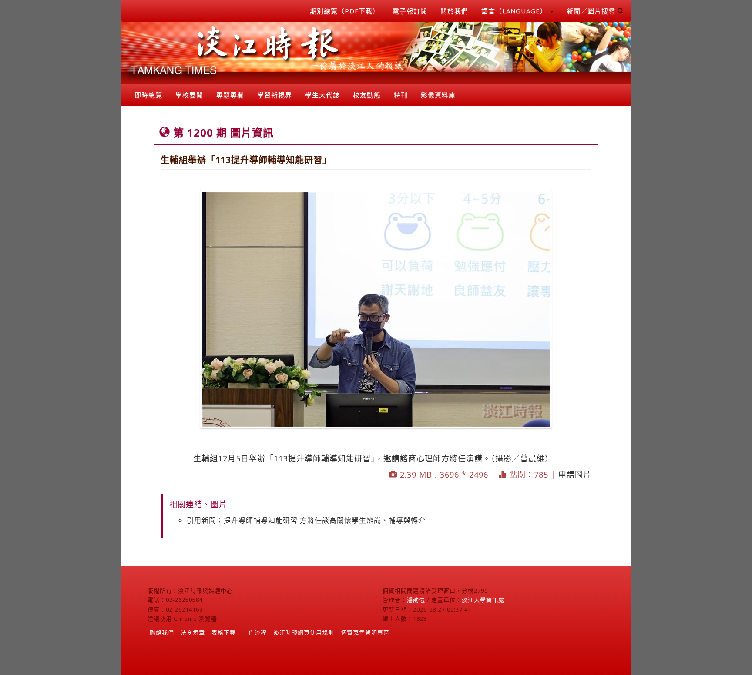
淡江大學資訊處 (483, 600)
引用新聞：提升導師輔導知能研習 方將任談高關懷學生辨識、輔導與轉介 (306, 520)
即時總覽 (148, 94)
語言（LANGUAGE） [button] (515, 11)
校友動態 (367, 94)
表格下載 (224, 632)
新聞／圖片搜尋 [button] (592, 11)
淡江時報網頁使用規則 (303, 632)
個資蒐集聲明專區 (365, 632)
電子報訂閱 (410, 11)
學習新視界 (274, 94)
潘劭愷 (416, 600)
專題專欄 (230, 94)
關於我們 (454, 11)
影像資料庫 (438, 94)
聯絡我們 (162, 632)
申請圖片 (574, 474)
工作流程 (254, 632)
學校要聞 (189, 94)
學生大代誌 (322, 94)
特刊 (401, 94)
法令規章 (193, 632)
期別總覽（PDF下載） (344, 11)
